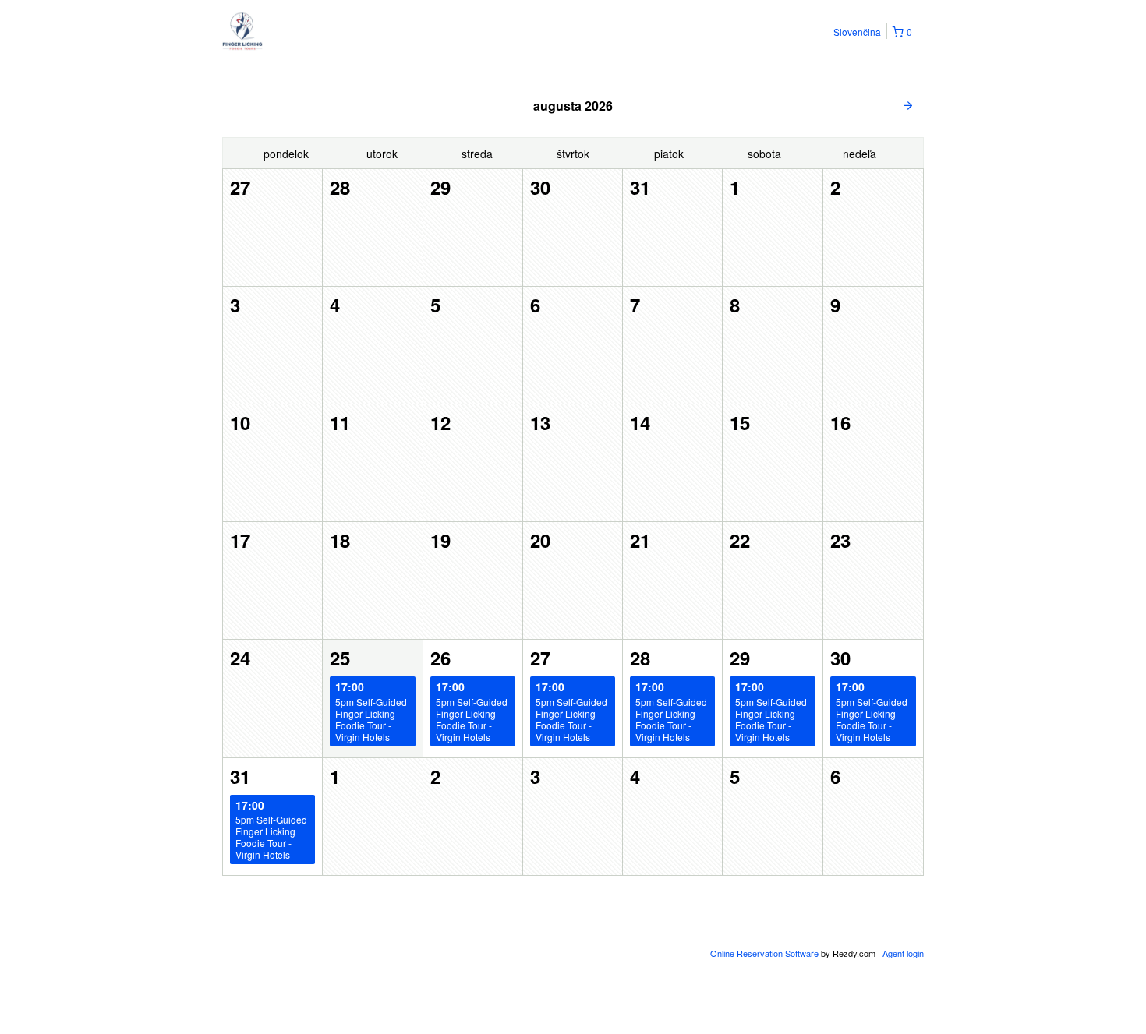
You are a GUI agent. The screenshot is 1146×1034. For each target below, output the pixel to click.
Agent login (903, 953)
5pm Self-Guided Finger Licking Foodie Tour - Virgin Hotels (371, 711)
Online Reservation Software (764, 953)
